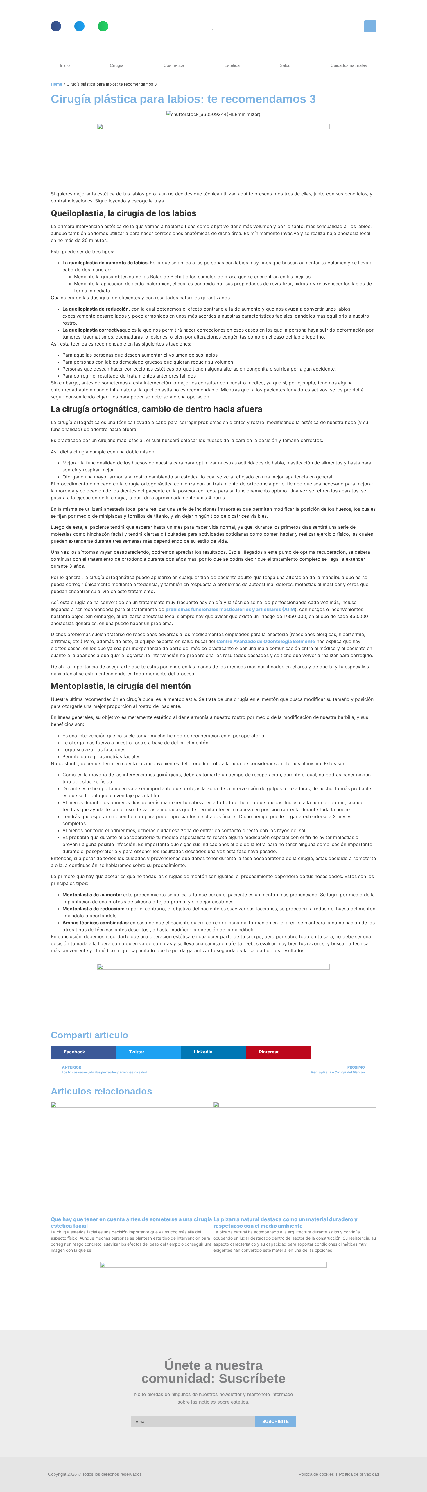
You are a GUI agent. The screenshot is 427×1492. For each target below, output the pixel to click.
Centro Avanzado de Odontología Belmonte (265, 641)
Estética (232, 65)
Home (56, 84)
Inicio (65, 65)
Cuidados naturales (349, 65)
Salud (285, 65)
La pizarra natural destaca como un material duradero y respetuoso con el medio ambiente (286, 1222)
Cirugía (116, 65)
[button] (56, 26)
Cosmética (174, 65)
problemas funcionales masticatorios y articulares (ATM (230, 609)
